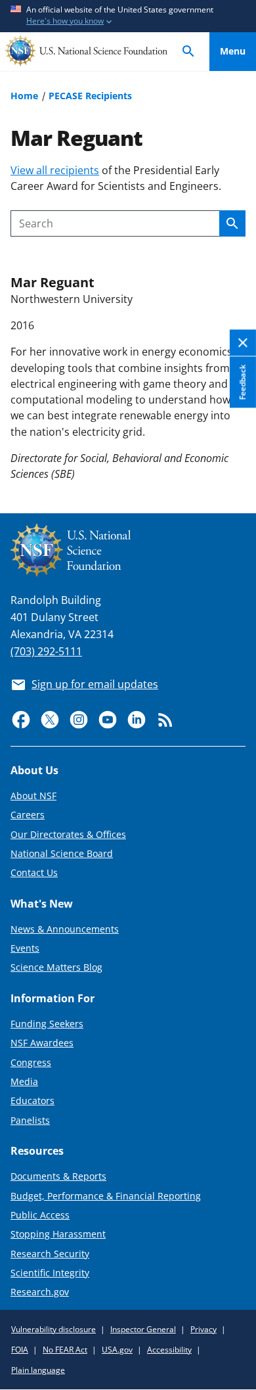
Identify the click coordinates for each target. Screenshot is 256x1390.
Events (25, 948)
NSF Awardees (42, 1042)
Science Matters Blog (56, 967)
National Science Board (62, 853)
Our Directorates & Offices (68, 834)
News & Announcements (65, 929)
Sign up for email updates (95, 684)
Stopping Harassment (58, 1234)
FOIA (19, 1349)
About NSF (33, 795)
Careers (28, 814)
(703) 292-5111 (46, 651)
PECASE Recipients (90, 95)
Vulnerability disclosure (53, 1329)
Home (24, 95)
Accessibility (169, 1349)
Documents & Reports (58, 1176)
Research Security (50, 1253)
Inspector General (143, 1329)
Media (24, 1081)
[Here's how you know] (128, 16)
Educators (32, 1100)
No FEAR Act (65, 1349)
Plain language (38, 1370)
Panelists (30, 1120)
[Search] (188, 51)
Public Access (40, 1215)
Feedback (242, 382)
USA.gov (117, 1349)
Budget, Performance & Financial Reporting (106, 1196)
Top (232, 455)
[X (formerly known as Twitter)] (49, 719)
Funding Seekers (47, 1023)
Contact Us (34, 872)
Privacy (203, 1329)
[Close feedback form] (243, 343)
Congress (31, 1062)
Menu (232, 51)
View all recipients (55, 170)
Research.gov (40, 1292)
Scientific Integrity (50, 1272)
